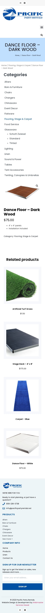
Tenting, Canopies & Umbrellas (21, 175)
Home (17, 55)
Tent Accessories (14, 169)
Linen (7, 154)
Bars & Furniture (13, 87)
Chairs (8, 92)
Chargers (9, 97)
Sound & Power (12, 159)
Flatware (9, 113)
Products (6, 551)
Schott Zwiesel (18, 133)
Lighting (8, 148)
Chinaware (10, 103)
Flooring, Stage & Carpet (19, 65)
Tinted (13, 143)
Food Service (11, 124)
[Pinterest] (24, 3)
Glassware (10, 129)
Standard (15, 138)
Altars (7, 81)
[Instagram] (20, 3)
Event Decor (11, 108)
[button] (42, 27)
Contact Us (8, 558)
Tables (8, 164)
